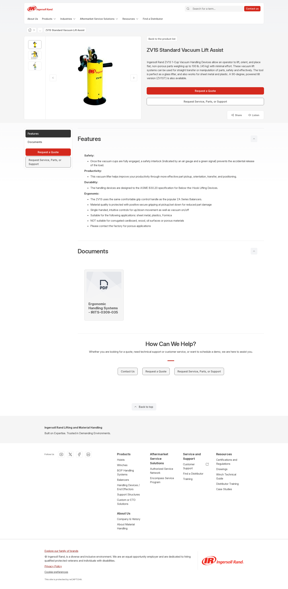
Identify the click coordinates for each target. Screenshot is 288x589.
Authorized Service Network (161, 470)
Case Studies (224, 489)
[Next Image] (133, 77)
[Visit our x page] (70, 454)
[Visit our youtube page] (61, 454)
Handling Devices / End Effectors (128, 487)
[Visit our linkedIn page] (88, 454)
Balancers (123, 479)
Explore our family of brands (61, 551)
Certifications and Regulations (226, 461)
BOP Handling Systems (125, 472)
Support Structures (128, 494)
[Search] (188, 9)
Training (187, 479)
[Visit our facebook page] (79, 454)
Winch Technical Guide (226, 476)
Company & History (128, 519)
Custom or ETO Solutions (126, 502)
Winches (122, 465)
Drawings (222, 469)
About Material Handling (126, 526)
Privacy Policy (53, 566)
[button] (171, 138)
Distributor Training (227, 483)
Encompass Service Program (162, 480)
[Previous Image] (53, 77)
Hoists (121, 459)
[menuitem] (33, 19)
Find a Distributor (193, 473)
